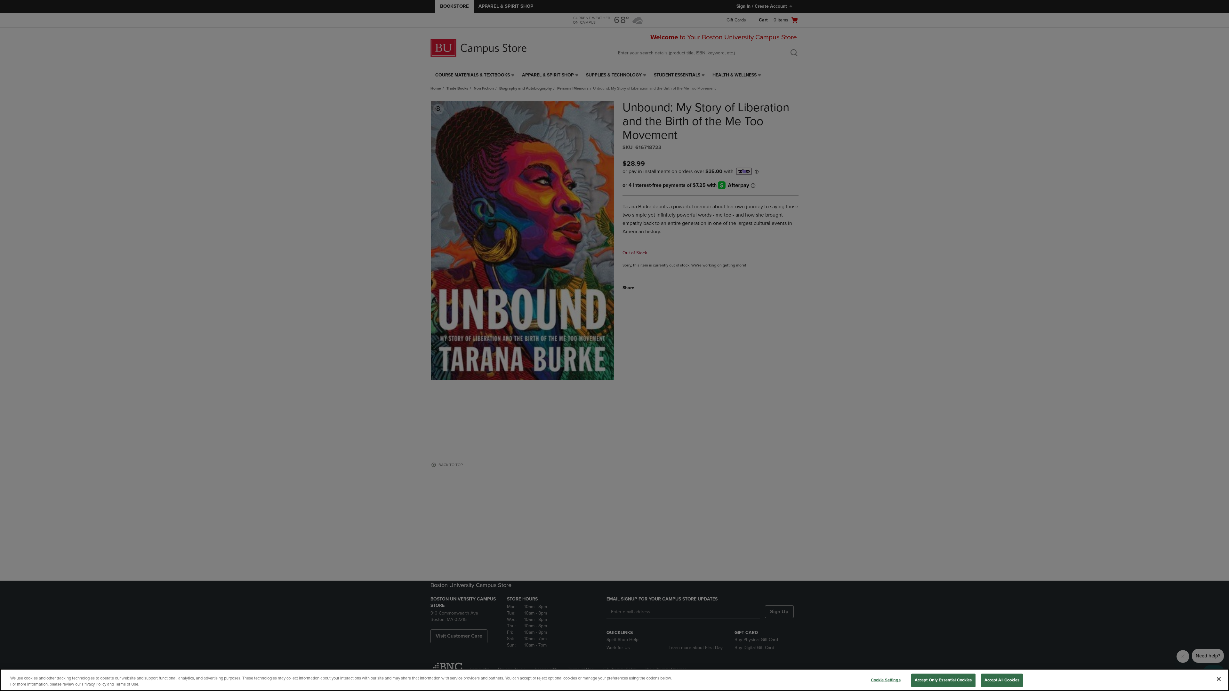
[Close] (1219, 679)
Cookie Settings (886, 680)
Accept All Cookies (1001, 680)
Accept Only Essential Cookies (943, 680)
